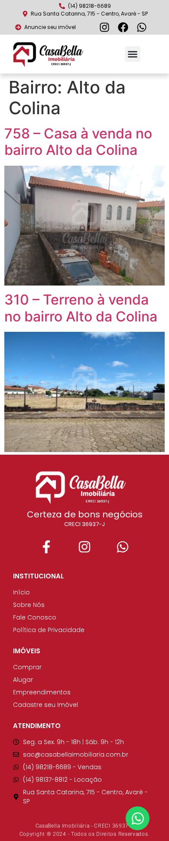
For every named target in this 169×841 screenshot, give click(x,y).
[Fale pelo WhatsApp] (123, 547)
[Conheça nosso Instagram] (105, 27)
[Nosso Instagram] (85, 547)
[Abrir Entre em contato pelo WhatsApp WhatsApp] (138, 818)
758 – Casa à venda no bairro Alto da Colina (78, 141)
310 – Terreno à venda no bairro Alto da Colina (80, 307)
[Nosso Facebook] (46, 547)
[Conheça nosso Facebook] (124, 27)
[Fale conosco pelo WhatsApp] (142, 27)
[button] (132, 54)
